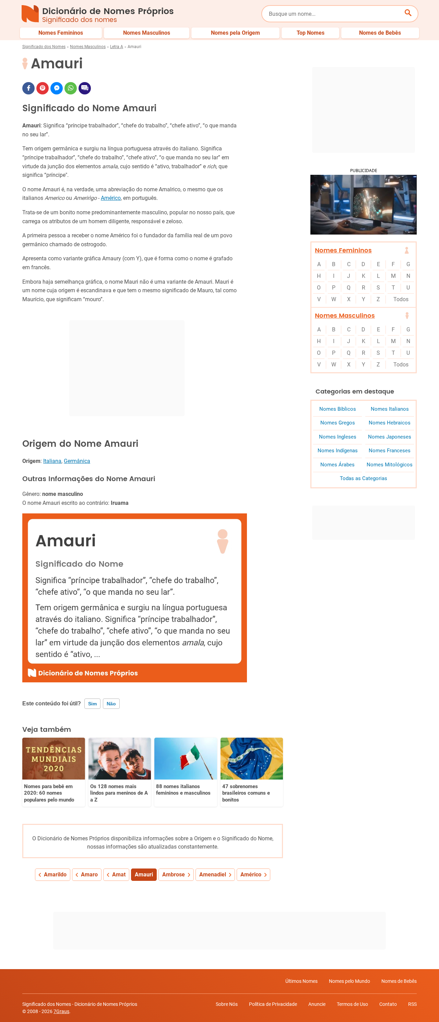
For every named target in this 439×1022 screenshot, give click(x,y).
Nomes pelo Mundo (349, 981)
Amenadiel (212, 874)
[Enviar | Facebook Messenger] (56, 88)
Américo (111, 198)
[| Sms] (85, 88)
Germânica (77, 461)
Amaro (89, 874)
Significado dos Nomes (44, 46)
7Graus (61, 1011)
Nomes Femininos (343, 250)
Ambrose (173, 874)
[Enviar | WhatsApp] (70, 88)
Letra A (116, 46)
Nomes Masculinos (88, 46)
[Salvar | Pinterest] (42, 88)
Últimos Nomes (301, 981)
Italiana (52, 461)
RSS (412, 1004)
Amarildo (55, 874)
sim (92, 703)
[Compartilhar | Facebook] (28, 88)
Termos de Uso (352, 1004)
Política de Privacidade (273, 1004)
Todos (400, 299)
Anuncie (316, 1004)
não (111, 703)
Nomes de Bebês (399, 981)
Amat (119, 874)
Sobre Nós (227, 1004)
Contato (388, 1004)
